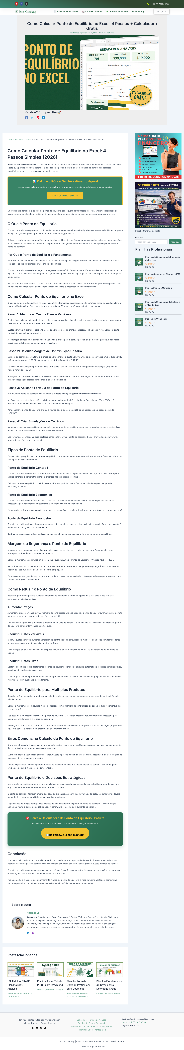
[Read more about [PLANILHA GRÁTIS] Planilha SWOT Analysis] (21, 969)
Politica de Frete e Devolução (92, 1023)
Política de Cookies (80, 1026)
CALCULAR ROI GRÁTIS (65, 195)
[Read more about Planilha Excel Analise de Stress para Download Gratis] (109, 969)
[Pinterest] (38, 117)
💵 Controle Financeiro (117, 11)
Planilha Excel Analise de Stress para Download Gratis (109, 985)
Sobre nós (81, 1020)
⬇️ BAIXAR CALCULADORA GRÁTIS (65, 835)
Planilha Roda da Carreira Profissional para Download (79, 985)
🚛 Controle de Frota (92, 11)
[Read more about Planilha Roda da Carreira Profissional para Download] (80, 969)
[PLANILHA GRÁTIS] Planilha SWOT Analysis (19, 985)
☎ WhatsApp (137, 11)
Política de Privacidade (102, 1026)
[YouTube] (45, 1028)
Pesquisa (139, 237)
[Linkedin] (43, 117)
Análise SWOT (13, 993)
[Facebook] (26, 117)
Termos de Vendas (97, 1020)
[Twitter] (32, 117)
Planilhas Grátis (26, 993)
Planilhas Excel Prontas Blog (92, 1029)
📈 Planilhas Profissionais (66, 11)
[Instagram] (33, 933)
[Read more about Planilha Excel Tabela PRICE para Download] (50, 969)
